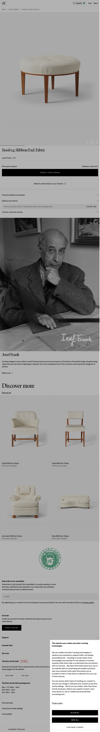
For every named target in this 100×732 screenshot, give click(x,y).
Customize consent (75, 727)
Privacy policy (57, 703)
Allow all (75, 713)
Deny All (75, 720)
